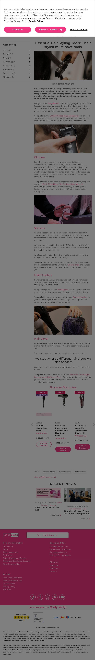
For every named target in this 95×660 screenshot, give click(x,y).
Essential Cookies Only (50, 29)
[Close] (91, 4)
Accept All (17, 29)
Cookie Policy (36, 21)
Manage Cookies (78, 29)
